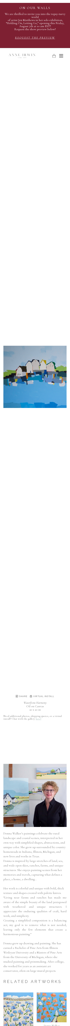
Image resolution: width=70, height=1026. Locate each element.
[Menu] (61, 55)
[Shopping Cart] (54, 56)
